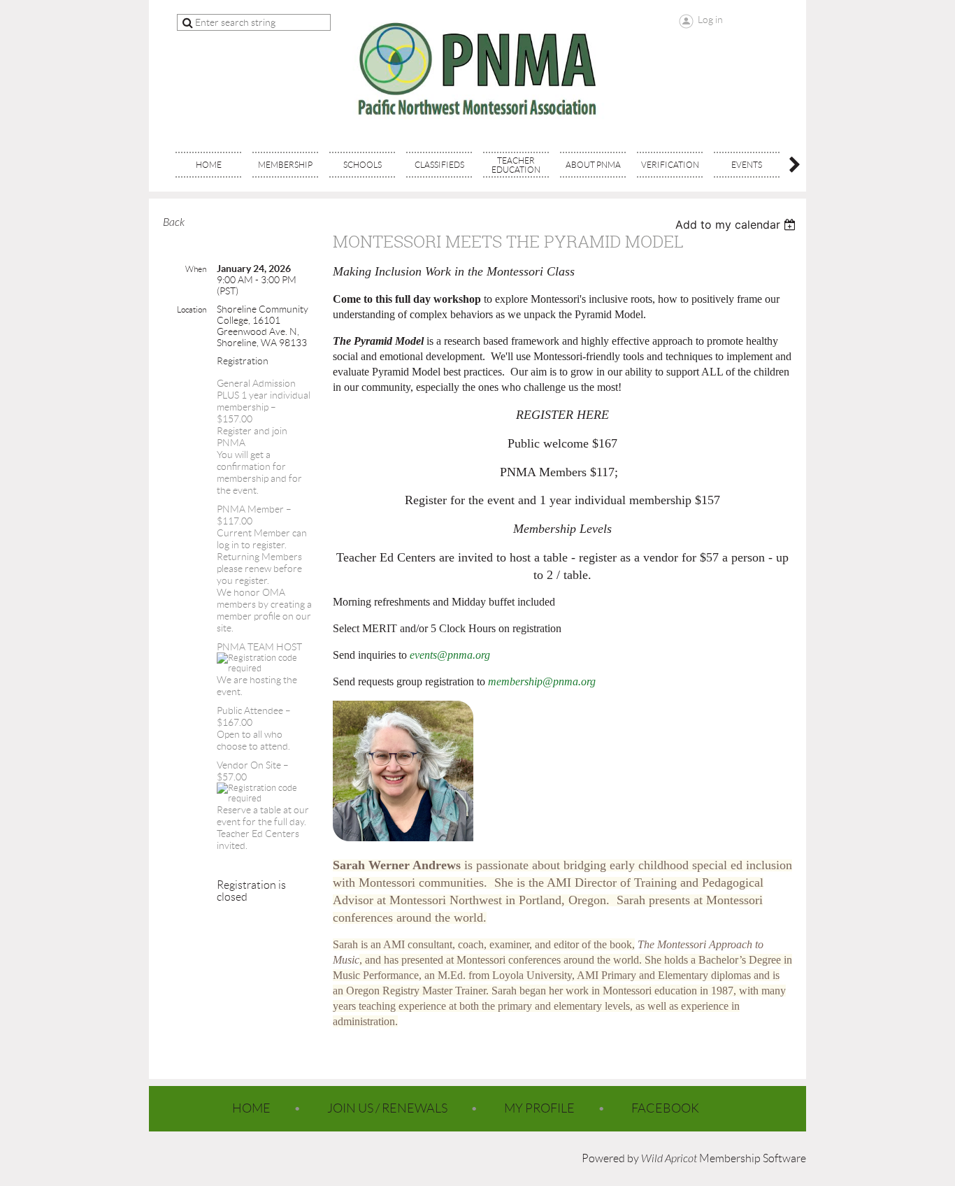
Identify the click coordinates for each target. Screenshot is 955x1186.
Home (251, 1108)
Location (191, 309)
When (195, 268)
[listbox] (737, 224)
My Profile (539, 1108)
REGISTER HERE (562, 415)
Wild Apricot (669, 1158)
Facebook (665, 1108)
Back (174, 222)
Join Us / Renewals (387, 1108)
